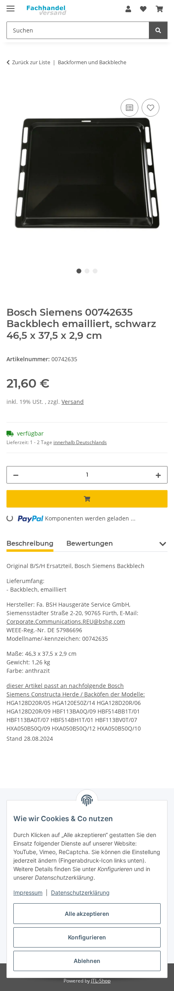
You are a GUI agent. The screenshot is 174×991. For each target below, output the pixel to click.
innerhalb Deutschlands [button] (80, 442)
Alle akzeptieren (87, 913)
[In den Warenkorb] (12, 87)
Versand (73, 402)
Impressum (27, 892)
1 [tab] (78, 271)
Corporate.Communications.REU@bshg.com (65, 621)
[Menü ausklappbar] (10, 5)
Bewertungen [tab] (89, 543)
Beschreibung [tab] (29, 543)
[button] (128, 9)
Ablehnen (87, 960)
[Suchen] (158, 30)
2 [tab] (87, 271)
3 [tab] (95, 271)
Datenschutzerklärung (80, 892)
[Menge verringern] (16, 474)
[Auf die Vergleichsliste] (129, 108)
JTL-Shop (100, 980)
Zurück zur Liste (31, 62)
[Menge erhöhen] (158, 474)
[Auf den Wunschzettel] (150, 108)
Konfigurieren (87, 937)
